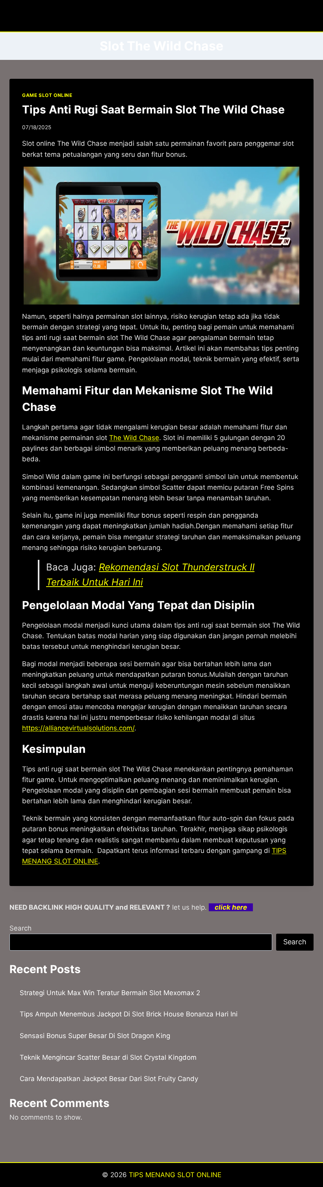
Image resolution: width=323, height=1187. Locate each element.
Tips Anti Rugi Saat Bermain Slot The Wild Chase (153, 109)
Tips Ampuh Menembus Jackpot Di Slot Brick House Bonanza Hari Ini (129, 1014)
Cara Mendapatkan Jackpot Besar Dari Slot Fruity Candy (109, 1079)
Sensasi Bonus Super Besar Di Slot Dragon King (95, 1036)
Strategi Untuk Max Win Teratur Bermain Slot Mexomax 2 (110, 993)
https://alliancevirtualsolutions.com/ (78, 728)
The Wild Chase (134, 438)
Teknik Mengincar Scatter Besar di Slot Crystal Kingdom (108, 1057)
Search (20, 928)
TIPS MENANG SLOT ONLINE (175, 1175)
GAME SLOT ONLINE (47, 95)
